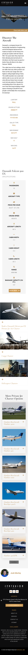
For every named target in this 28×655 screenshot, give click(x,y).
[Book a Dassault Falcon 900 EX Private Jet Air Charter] (3, 322)
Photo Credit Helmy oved (20, 30)
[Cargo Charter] (3, 352)
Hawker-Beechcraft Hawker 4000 (11, 423)
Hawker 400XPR (10, 555)
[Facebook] (10, 591)
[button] (25, 3)
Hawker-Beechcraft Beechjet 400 (11, 530)
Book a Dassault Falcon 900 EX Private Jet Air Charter (14, 327)
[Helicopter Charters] (3, 379)
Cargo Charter (7, 356)
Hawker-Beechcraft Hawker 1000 (11, 476)
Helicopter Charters (10, 383)
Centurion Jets (21, 650)
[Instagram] (14, 591)
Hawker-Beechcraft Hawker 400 (11, 449)
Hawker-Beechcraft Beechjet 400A (11, 503)
